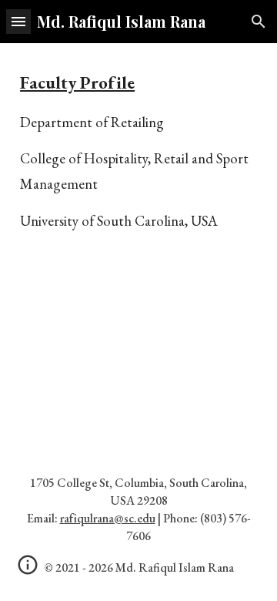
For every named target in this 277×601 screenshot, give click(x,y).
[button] (18, 21)
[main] (138, 167)
